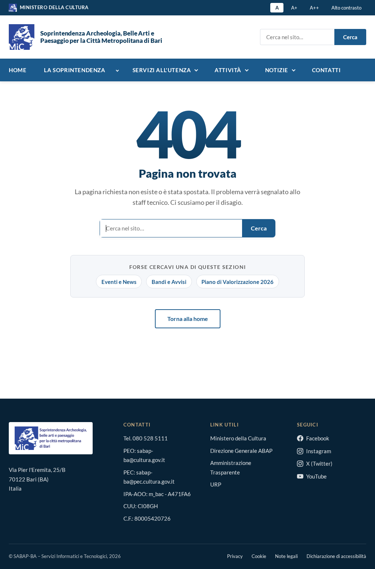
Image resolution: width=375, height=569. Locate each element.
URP (215, 484)
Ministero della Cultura (238, 438)
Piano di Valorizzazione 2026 (237, 281)
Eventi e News (119, 281)
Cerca (350, 37)
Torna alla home (187, 318)
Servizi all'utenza (162, 70)
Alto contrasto (346, 8)
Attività (228, 70)
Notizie (276, 70)
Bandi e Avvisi (169, 281)
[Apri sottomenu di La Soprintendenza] (119, 70)
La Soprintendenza (74, 70)
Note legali (286, 556)
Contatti (326, 70)
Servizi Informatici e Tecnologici (74, 556)
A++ (314, 8)
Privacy (235, 556)
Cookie (259, 556)
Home (17, 70)
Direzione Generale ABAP (241, 450)
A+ (294, 8)
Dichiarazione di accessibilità (336, 556)
